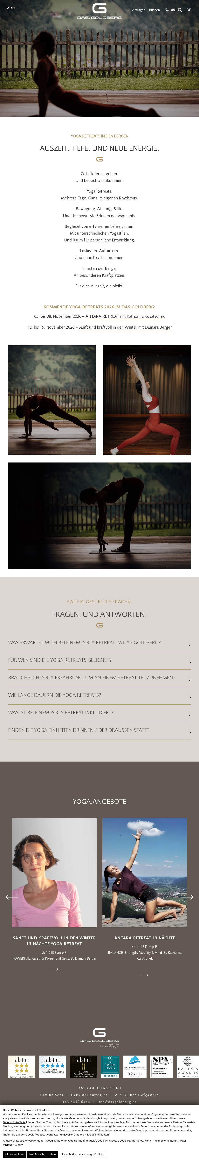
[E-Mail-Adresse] (173, 10)
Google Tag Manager (81, 1140)
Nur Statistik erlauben (42, 1154)
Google (50, 1140)
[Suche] (180, 10)
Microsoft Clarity (13, 1144)
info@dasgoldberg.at (117, 1101)
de (189, 10)
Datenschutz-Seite (14, 1122)
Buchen (154, 10)
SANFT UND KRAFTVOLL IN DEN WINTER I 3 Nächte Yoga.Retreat (54, 941)
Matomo (62, 1140)
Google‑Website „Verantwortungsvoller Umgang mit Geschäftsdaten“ (67, 1134)
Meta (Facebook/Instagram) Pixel (165, 1140)
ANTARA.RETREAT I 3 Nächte (144, 938)
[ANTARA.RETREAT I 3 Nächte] (144, 872)
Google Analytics (106, 1140)
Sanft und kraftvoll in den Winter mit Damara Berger (125, 327)
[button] (12, 897)
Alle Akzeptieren (14, 1154)
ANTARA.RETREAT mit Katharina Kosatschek (125, 316)
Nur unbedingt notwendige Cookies (82, 1154)
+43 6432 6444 (76, 1101)
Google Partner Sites (130, 1140)
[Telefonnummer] (167, 9)
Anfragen (138, 10)
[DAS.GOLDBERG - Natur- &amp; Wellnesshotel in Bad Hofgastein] (99, 11)
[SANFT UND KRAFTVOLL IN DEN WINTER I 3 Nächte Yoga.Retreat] (54, 872)
